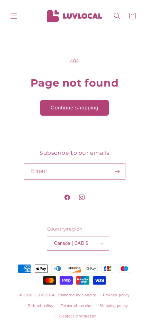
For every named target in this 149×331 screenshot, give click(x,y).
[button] (13, 16)
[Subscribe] (117, 171)
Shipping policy (113, 306)
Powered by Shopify (77, 295)
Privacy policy (116, 295)
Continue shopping (74, 107)
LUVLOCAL (46, 295)
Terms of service (77, 306)
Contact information (77, 316)
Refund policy (41, 306)
